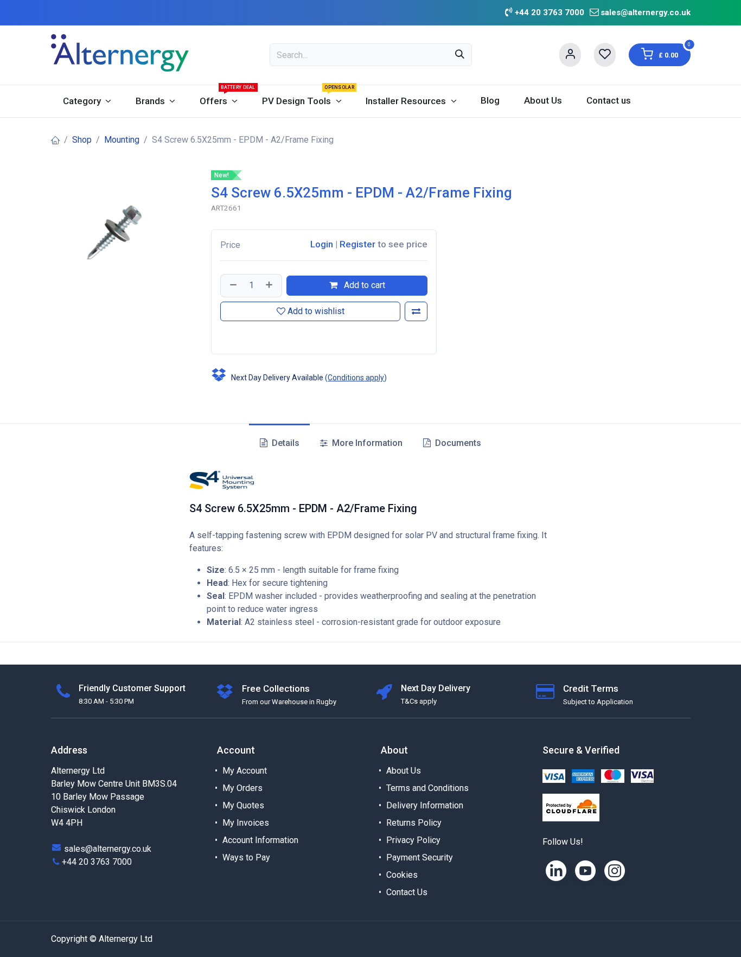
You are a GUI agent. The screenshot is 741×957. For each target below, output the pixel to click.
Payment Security (419, 857)
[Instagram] (614, 870)
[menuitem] (87, 101)
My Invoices (245, 823)
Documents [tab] (457, 443)
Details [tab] (284, 443)
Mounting (121, 140)
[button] (221, 335)
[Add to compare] (416, 311)
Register (357, 244)
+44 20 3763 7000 (97, 862)
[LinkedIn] (556, 870)
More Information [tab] (366, 443)
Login (321, 244)
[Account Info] (570, 55)
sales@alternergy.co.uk (646, 12)
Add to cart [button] (363, 285)
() (356, 377)
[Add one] (270, 285)
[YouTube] (585, 870)
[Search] (459, 55)
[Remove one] (232, 285)
